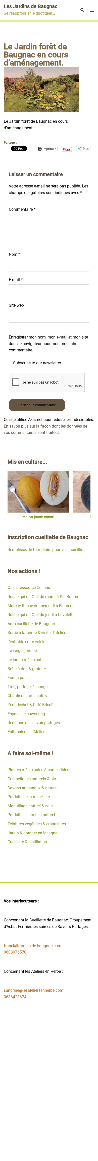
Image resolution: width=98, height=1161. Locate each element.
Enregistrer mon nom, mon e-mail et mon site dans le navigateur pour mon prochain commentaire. (48, 343)
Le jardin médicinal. (25, 659)
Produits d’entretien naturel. (32, 814)
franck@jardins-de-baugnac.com (32, 945)
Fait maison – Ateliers (27, 731)
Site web (16, 305)
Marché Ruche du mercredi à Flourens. (41, 605)
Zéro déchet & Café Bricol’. (31, 704)
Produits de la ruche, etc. (29, 796)
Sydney (60, 1152)
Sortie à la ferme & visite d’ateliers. (38, 632)
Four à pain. (18, 677)
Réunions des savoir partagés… (35, 722)
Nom (14, 254)
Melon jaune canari (38, 517)
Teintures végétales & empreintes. (37, 823)
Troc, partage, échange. (28, 686)
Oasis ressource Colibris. (29, 587)
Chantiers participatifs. (28, 695)
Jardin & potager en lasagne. (33, 833)
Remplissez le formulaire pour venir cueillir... (46, 549)
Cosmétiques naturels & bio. (32, 778)
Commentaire (22, 209)
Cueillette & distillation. (28, 841)
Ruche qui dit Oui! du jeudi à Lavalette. (41, 614)
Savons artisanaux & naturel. (33, 788)
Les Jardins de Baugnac (30, 6)
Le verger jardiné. (23, 650)
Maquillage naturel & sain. (31, 806)
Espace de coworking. (27, 713)
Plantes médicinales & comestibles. (39, 769)
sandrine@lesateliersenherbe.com (33, 990)
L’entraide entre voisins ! (29, 641)
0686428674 (15, 997)
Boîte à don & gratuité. (27, 668)
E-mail (16, 279)
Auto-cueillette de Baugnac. (32, 623)
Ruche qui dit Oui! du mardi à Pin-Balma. (43, 596)
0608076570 (15, 952)
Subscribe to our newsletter (36, 363)
